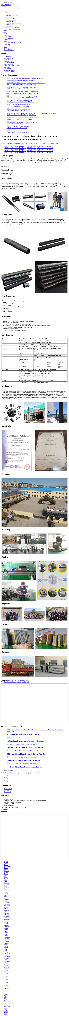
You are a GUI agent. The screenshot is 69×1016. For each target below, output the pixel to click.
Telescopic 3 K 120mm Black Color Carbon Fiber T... (25, 747)
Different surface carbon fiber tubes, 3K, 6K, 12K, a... (21, 115)
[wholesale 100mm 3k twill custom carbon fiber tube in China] (24, 763)
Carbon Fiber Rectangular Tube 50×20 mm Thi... (24, 734)
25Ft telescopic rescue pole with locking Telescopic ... (21, 97)
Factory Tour (10, 36)
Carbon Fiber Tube (12, 15)
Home (5, 11)
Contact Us (7, 39)
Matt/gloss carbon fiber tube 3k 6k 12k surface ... (24, 760)
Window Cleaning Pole (13, 29)
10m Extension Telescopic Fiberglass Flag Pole (16, 682)
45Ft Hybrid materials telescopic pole (17, 128)
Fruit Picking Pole (12, 20)
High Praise (7, 44)
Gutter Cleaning (11, 21)
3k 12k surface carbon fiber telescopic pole (18, 132)
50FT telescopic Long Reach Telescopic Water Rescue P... (22, 93)
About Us (6, 35)
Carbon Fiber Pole (12, 14)
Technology (10, 38)
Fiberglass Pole (11, 17)
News (5, 30)
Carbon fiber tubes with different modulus (17, 680)
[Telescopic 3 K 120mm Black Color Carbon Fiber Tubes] (23, 744)
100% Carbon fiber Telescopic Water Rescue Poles (20, 89)
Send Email (4, 811)
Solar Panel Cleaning (13, 27)
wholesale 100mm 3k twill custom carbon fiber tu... (24, 767)
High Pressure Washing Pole (15, 23)
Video (5, 41)
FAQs (5, 33)
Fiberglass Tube (11, 18)
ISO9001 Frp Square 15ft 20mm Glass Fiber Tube (20, 102)
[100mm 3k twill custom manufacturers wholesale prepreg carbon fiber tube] (27, 737)
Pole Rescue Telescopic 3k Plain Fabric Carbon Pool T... (22, 80)
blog (5, 32)
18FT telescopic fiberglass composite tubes (18, 106)
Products (6, 12)
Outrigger (10, 24)
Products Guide (8, 789)
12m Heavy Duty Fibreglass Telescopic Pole (19, 110)
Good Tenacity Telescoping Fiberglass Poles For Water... (22, 84)
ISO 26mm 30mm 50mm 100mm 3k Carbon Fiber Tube (26, 754)
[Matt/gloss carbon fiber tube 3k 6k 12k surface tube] (21, 757)
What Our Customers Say (14, 42)
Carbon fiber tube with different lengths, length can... (21, 119)
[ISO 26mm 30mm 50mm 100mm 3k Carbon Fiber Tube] (23, 750)
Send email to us (5, 166)
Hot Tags (6, 790)
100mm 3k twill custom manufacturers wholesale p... (25, 741)
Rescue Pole (10, 26)
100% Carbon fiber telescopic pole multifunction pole (21, 123)
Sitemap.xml (7, 792)
